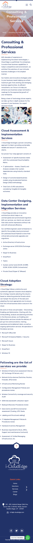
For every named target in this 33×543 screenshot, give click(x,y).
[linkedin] (22, 531)
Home (4, 32)
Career (15, 492)
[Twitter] (16, 531)
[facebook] (11, 531)
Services (15, 489)
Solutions (15, 486)
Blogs (15, 494)
